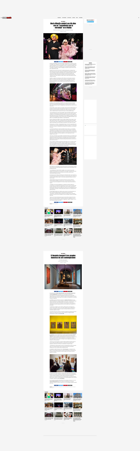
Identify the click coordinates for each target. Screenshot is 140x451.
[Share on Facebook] (56, 61)
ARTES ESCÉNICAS (64, 17)
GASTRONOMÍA (80, 17)
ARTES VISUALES (69, 17)
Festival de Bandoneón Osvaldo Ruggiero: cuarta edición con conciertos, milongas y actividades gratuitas (89, 84)
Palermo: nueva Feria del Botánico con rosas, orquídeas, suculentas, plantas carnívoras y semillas (90, 68)
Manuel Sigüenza (52, 387)
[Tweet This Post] (61, 61)
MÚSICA (77, 17)
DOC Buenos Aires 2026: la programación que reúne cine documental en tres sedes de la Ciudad (90, 71)
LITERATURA (73, 17)
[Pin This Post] (65, 61)
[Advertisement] (70, 8)
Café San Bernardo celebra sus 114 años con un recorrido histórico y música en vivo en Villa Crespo (90, 78)
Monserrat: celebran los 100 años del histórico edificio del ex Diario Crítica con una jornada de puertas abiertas (90, 74)
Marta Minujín (56, 203)
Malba (53, 203)
